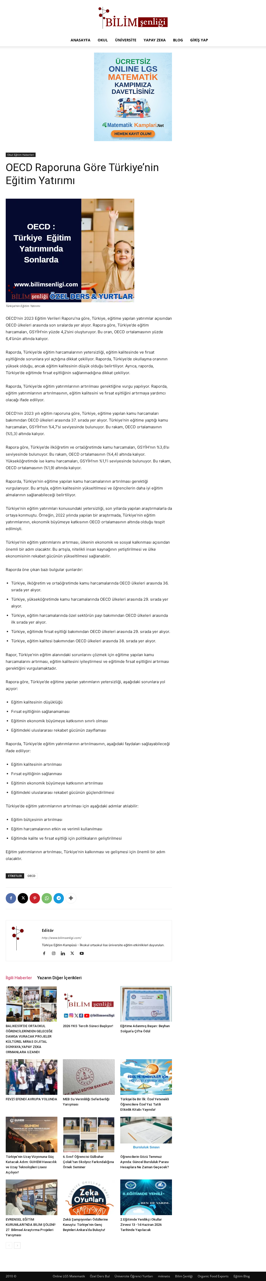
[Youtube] (83, 954)
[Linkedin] (65, 954)
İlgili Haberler (19, 977)
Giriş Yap (199, 39)
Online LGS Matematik (69, 1276)
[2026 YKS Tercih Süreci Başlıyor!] (89, 1004)
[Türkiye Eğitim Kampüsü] (133, 17)
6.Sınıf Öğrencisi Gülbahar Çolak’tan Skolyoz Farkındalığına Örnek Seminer (88, 1162)
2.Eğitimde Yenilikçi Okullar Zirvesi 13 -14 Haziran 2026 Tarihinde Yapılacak (141, 1224)
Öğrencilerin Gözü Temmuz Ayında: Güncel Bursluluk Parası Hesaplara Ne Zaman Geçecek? (144, 1162)
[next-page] (17, 1245)
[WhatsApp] (47, 898)
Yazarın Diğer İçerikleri (59, 977)
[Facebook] (11, 898)
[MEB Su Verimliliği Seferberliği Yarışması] (89, 1077)
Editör (48, 930)
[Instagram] (55, 954)
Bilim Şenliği (184, 1276)
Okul (103, 39)
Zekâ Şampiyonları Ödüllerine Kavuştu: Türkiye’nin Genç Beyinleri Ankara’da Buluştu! (85, 1224)
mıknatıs (164, 1276)
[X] (23, 898)
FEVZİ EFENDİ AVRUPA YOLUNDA (31, 1099)
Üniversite (125, 39)
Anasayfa (80, 39)
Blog (178, 39)
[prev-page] (9, 1245)
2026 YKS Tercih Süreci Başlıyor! (88, 1026)
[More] (70, 898)
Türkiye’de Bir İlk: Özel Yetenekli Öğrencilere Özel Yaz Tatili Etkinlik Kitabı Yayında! (144, 1104)
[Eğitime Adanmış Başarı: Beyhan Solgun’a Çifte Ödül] (146, 1004)
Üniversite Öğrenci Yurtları (134, 1276)
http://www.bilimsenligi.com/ (61, 938)
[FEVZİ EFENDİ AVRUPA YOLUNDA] (31, 1077)
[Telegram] (59, 898)
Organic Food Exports (213, 1276)
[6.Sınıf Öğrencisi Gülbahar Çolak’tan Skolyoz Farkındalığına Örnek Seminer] (89, 1134)
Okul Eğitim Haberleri (20, 154)
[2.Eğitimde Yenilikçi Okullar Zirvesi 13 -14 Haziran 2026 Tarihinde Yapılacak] (146, 1197)
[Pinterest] (35, 898)
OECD (31, 876)
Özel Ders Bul (100, 1276)
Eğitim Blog (242, 1276)
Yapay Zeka (155, 39)
